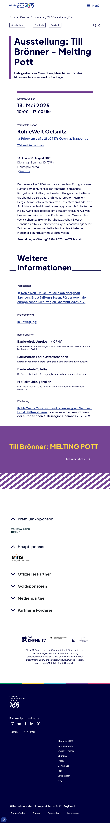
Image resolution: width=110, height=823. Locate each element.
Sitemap (37, 813)
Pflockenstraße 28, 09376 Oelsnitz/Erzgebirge (54, 138)
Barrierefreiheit (18, 813)
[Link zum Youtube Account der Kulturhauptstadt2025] (19, 724)
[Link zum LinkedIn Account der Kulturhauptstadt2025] (32, 724)
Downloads (63, 765)
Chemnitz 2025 (65, 741)
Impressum (73, 813)
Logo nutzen (64, 775)
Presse (61, 760)
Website (24, 171)
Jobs (60, 770)
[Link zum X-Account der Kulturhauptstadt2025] (38, 724)
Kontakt (14, 731)
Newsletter (29, 731)
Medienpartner (32, 598)
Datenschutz (54, 813)
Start (12, 17)
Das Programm (65, 745)
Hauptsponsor (31, 546)
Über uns (62, 755)
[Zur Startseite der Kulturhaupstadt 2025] (21, 5)
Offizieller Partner (34, 574)
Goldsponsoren (32, 586)
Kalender (24, 17)
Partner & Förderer (35, 610)
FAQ (60, 780)
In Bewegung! (27, 322)
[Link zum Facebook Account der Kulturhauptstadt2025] (25, 724)
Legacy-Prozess (66, 750)
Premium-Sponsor (35, 519)
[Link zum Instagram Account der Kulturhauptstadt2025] (12, 724)
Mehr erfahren (75, 459)
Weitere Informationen (30, 145)
